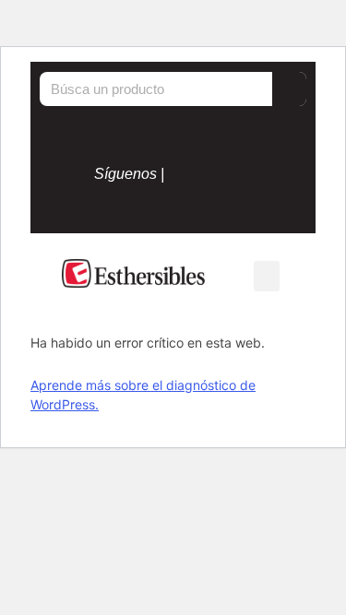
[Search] (289, 89)
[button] (267, 276)
